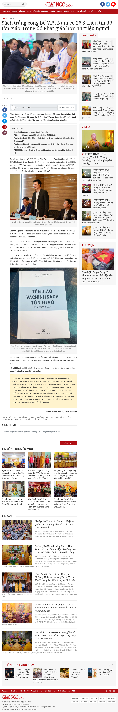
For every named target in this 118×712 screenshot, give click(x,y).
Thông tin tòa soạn (37, 691)
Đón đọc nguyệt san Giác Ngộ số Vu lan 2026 (105, 672)
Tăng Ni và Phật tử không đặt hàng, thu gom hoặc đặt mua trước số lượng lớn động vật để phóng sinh (96, 63)
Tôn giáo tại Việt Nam (26, 417)
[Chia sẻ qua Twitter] (4, 115)
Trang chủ (6, 11)
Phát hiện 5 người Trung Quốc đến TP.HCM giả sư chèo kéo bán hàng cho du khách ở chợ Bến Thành (39, 474)
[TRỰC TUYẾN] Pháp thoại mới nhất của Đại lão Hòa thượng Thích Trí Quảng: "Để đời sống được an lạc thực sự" (98, 217)
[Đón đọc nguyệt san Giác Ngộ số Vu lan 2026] (91, 673)
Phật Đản (75, 701)
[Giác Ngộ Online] (36, 697)
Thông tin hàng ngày (19, 665)
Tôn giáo (28, 419)
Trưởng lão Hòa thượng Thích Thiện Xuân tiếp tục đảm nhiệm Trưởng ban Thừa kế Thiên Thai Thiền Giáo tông (55, 549)
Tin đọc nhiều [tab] (88, 35)
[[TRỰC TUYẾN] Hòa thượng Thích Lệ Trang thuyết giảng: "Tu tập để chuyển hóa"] (86, 230)
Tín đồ (44, 419)
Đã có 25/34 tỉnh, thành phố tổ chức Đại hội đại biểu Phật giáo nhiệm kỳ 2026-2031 (97, 275)
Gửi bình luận (68, 443)
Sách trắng (60, 417)
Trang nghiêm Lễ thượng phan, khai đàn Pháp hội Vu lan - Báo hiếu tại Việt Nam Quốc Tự (56, 607)
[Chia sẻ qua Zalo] (4, 121)
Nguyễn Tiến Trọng (9, 417)
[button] (110, 675)
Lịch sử (90, 11)
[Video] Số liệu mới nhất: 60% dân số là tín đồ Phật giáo (35, 135)
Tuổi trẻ (59, 11)
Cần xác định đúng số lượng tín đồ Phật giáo (31, 132)
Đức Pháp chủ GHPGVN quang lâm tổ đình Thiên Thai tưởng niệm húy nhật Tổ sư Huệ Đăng (55, 635)
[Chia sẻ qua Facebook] (4, 109)
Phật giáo (36, 419)
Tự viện (66, 11)
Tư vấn (52, 11)
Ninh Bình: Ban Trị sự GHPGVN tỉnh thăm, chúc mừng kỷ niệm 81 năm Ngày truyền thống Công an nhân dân (39, 504)
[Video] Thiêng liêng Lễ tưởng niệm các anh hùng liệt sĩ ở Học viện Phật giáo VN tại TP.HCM (98, 190)
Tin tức (12, 18)
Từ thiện (98, 11)
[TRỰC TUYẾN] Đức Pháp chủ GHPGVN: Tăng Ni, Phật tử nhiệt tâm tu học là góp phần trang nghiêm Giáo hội (97, 175)
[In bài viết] (4, 132)
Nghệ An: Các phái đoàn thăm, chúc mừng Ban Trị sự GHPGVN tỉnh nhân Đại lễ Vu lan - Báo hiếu (13, 474)
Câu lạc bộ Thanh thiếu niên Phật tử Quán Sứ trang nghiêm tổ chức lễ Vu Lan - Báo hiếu (54, 524)
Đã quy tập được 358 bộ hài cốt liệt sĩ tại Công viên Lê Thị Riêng (103, 96)
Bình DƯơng (111, 701)
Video (29, 11)
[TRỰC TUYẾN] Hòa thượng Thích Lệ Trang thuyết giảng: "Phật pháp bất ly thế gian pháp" (97, 159)
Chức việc (18, 419)
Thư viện (88, 245)
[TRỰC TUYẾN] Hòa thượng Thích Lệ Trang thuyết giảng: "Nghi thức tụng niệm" (103, 204)
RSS (73, 691)
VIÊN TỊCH (94, 698)
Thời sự (14, 11)
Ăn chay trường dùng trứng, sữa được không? (77, 673)
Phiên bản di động (64, 691)
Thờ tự (68, 417)
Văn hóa (22, 11)
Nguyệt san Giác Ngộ (78, 11)
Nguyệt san (14, 691)
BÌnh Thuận (93, 701)
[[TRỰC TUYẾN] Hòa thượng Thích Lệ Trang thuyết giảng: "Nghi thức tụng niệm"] (86, 203)
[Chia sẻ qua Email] (4, 127)
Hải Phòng (84, 701)
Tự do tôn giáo (8, 419)
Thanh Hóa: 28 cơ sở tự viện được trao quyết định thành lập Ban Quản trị (13, 502)
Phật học (44, 11)
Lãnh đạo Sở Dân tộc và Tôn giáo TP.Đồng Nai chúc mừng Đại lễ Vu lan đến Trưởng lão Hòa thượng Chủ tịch (55, 577)
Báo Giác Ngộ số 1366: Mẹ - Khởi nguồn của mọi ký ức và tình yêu (17, 674)
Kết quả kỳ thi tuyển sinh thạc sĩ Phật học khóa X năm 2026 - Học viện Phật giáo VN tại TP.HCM (44, 676)
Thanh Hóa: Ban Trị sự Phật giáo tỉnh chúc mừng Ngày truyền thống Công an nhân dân (65, 503)
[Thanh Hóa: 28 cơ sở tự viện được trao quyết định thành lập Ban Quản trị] (13, 489)
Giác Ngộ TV (24, 691)
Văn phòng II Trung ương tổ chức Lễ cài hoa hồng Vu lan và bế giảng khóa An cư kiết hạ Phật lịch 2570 (65, 474)
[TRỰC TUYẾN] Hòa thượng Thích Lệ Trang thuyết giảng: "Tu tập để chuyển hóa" (103, 231)
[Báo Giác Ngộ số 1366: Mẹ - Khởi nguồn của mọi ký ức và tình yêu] (9, 673)
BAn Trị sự (75, 698)
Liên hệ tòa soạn (50, 691)
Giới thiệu (102, 701)
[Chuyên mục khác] (113, 11)
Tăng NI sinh (111, 698)
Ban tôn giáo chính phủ (44, 417)
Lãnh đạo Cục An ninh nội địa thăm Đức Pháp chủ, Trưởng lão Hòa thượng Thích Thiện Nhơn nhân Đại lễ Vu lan (97, 81)
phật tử (102, 698)
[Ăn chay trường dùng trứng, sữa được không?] (64, 673)
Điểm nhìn (36, 11)
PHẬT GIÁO (85, 698)
